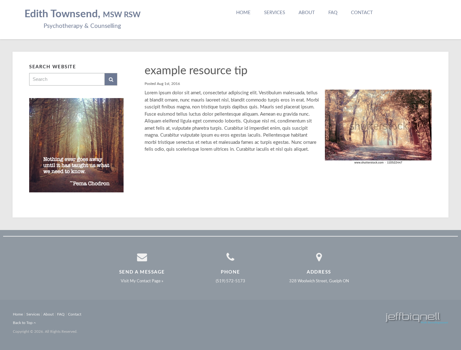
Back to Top (23, 323)
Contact (362, 12)
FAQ (332, 12)
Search (111, 79)
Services (274, 12)
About (307, 12)
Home (243, 12)
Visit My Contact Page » (142, 281)
